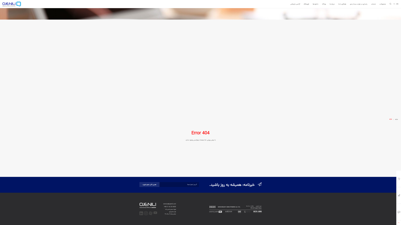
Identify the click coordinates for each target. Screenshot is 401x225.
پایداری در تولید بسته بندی (358, 4)
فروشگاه (306, 4)
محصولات (382, 4)
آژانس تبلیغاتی (295, 4)
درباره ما (332, 4)
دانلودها (315, 4)
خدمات (373, 4)
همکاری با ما (342, 4)
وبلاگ (324, 4)
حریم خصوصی (259, 206)
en (397, 4)
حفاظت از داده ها (250, 206)
